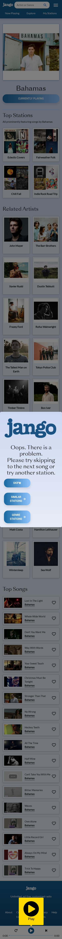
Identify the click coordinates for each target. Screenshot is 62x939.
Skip (16, 482)
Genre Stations (16, 516)
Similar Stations (16, 498)
